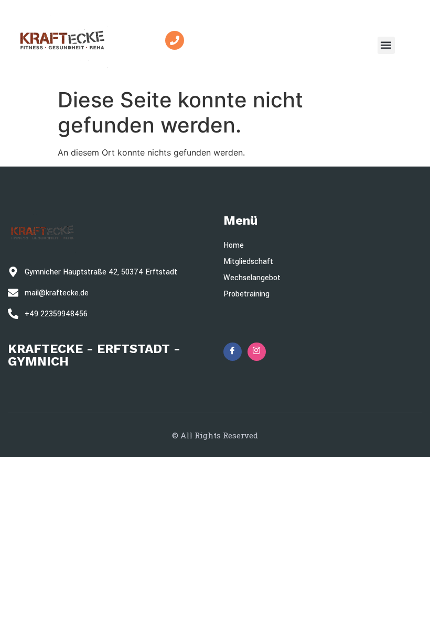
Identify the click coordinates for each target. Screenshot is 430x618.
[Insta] (257, 352)
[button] (386, 45)
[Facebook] (232, 352)
